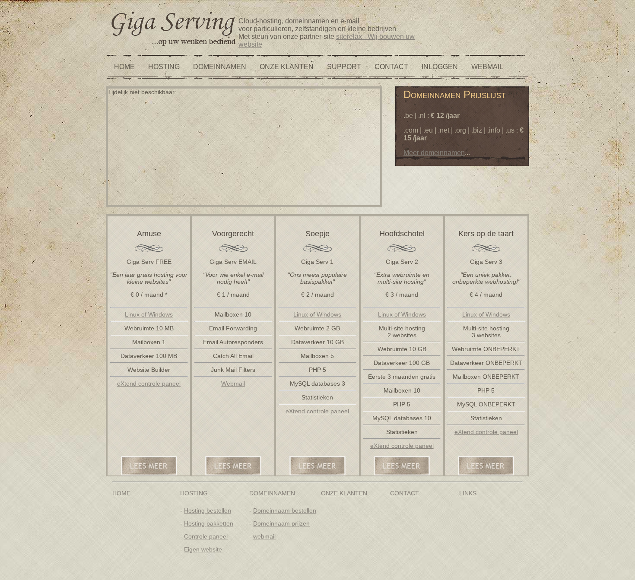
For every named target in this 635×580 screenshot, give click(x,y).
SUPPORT (344, 66)
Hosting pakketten (208, 523)
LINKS (467, 493)
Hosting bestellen (207, 510)
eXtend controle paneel (149, 383)
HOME (124, 66)
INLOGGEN (440, 66)
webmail (264, 536)
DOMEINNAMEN (219, 66)
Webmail (233, 383)
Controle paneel (206, 536)
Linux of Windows (149, 314)
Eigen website (203, 549)
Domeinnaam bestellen (284, 510)
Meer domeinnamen (434, 152)
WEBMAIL (487, 66)
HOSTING (164, 66)
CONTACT (391, 66)
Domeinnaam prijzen (281, 523)
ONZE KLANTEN (287, 66)
